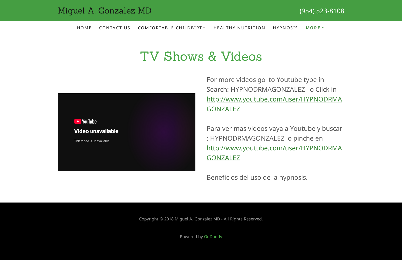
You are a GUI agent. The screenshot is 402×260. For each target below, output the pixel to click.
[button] (315, 27)
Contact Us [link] (115, 27)
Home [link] (84, 27)
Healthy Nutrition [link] (240, 27)
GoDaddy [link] (213, 236)
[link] (129, 11)
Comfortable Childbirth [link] (172, 27)
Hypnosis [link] (285, 27)
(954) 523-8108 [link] (322, 10)
